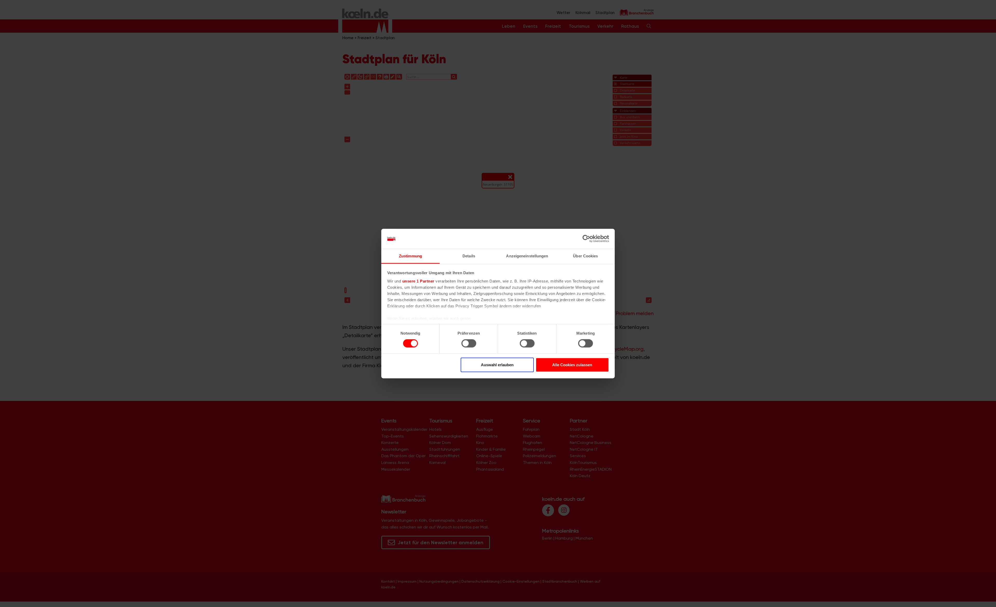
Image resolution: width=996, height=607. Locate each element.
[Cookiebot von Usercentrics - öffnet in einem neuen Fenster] (586, 239)
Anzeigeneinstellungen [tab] (527, 256)
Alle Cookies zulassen (572, 364)
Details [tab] (468, 256)
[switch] (468, 343)
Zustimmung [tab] (410, 256)
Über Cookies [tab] (585, 256)
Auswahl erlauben (497, 364)
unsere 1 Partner (418, 281)
